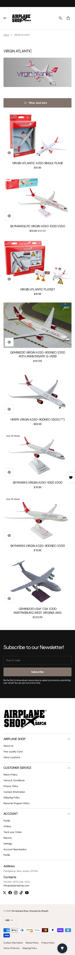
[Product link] (37, 141)
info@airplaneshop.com (16, 885)
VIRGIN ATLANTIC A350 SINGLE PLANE (37, 163)
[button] (7, 18)
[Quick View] (9, 152)
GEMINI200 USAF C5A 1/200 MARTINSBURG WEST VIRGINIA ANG (37, 611)
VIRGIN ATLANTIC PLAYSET (37, 289)
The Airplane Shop (19, 911)
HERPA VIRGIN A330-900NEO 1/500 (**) (37, 420)
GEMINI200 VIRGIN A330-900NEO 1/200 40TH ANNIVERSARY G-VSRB (37, 354)
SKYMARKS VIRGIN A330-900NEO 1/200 (37, 546)
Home (6, 35)
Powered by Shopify (38, 911)
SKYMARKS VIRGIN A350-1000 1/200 (37, 483)
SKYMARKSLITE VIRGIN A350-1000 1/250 (37, 226)
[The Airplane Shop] (21, 18)
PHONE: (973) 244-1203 (16, 881)
